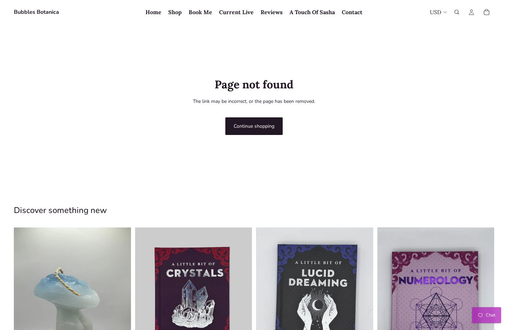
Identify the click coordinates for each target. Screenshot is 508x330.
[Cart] (486, 12)
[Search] (456, 12)
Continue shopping (254, 126)
